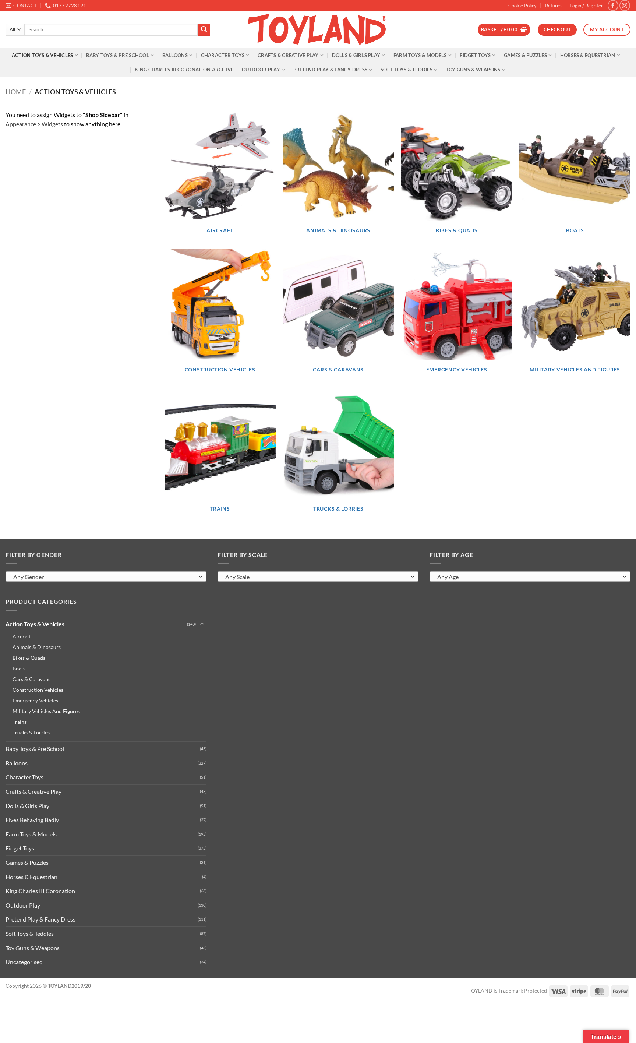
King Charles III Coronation (40, 890)
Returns (553, 5)
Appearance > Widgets (34, 123)
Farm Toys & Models (420, 55)
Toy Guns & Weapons (473, 70)
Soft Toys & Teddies (406, 70)
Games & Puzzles (525, 55)
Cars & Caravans (31, 679)
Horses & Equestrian (587, 55)
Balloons (175, 55)
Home (16, 92)
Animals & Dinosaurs (37, 647)
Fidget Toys (475, 55)
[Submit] (204, 30)
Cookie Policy (522, 5)
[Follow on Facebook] (613, 5)
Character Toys (223, 55)
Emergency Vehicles (35, 700)
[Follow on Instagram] (624, 5)
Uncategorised (24, 961)
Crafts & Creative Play (288, 55)
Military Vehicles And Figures (46, 711)
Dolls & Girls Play (356, 55)
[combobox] (106, 576)
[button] (586, 5)
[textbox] (104, 577)
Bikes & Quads (29, 658)
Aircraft (22, 636)
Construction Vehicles (38, 690)
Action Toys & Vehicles (42, 55)
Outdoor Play (261, 70)
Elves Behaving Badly (32, 819)
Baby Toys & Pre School (117, 55)
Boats (19, 668)
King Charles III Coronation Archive (184, 70)
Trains (19, 722)
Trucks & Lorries (31, 732)
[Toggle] (202, 624)
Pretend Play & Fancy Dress (330, 70)
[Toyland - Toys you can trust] (318, 29)
